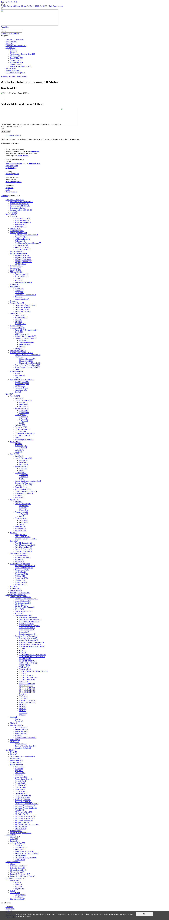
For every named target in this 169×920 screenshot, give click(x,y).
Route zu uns (58, 6)
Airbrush (11, 68)
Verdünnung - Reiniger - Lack (22, 54)
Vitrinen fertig (16, 64)
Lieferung (9, 907)
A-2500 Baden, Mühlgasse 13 (27, 6)
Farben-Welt (16, 62)
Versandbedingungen (14, 164)
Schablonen (15, 60)
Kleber (13, 50)
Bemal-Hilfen (16, 58)
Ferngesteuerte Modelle (16, 46)
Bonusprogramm (12, 166)
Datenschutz (10, 909)
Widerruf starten (11, 192)
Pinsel (13, 52)
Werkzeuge (15, 56)
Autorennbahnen (13, 70)
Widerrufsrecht (34, 164)
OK (144, 914)
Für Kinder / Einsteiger (15, 73)
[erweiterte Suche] (2, 29)
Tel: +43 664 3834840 (9, 2)
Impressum (9, 188)
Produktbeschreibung (13, 135)
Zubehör (10, 48)
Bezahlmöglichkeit (12, 174)
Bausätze (11, 42)
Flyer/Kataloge (11, 168)
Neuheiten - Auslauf (15, 39)
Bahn (9, 44)
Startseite (4, 76)
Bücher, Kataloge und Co (20, 66)
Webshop (4, 196)
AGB (8, 190)
